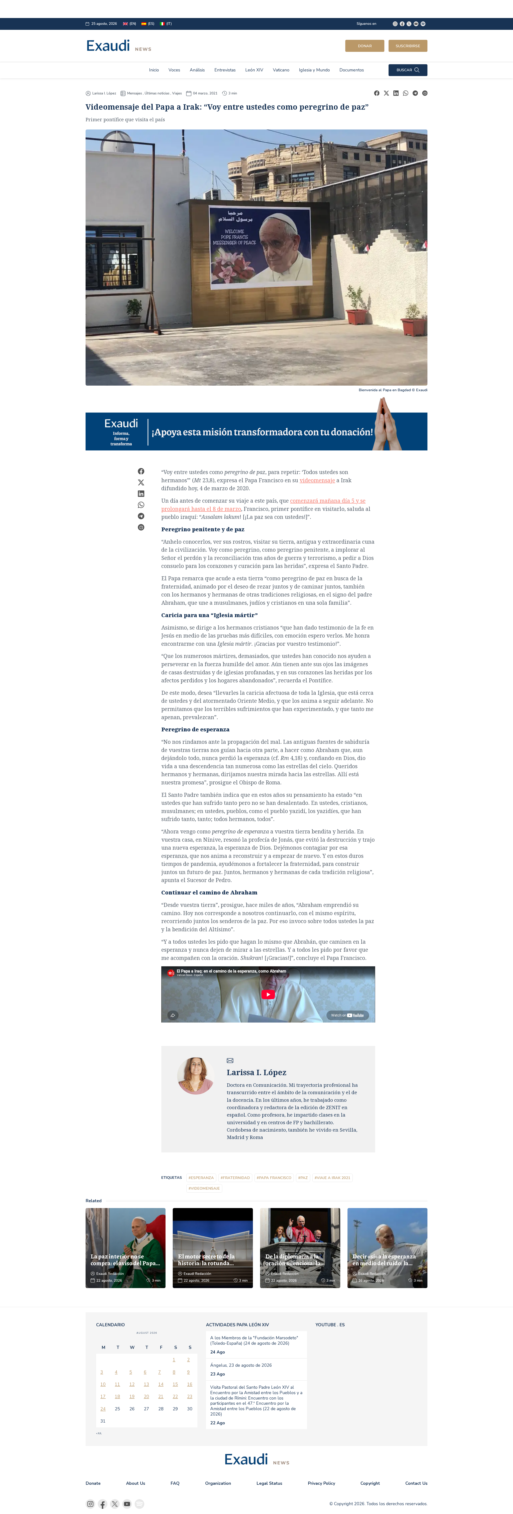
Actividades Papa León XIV (237, 1325)
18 (117, 1397)
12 (132, 1384)
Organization (218, 1483)
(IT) (169, 23)
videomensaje (317, 480)
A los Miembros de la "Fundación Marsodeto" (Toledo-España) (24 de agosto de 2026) (254, 1340)
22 (175, 1397)
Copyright (370, 1483)
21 (161, 1397)
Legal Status (269, 1483)
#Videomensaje (204, 1188)
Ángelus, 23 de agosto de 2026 (241, 1365)
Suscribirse (408, 46)
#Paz (303, 1177)
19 (132, 1397)
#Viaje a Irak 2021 (332, 1177)
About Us (135, 1483)
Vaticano (281, 70)
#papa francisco (274, 1177)
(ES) (151, 23)
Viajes (177, 93)
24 (103, 1409)
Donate (93, 1483)
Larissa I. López (104, 93)
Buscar (404, 70)
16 (189, 1384)
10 (103, 1384)
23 (189, 1397)
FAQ (175, 1483)
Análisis (197, 70)
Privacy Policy (321, 1483)
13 (146, 1384)
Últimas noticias (157, 93)
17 (103, 1397)
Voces (174, 70)
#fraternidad (235, 1177)
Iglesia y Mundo (314, 70)
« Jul (99, 1433)
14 (161, 1384)
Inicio (154, 70)
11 (117, 1384)
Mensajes (134, 93)
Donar (365, 46)
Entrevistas (225, 70)
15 (175, 1384)
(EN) (132, 23)
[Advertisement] (178, 9)
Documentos (351, 70)
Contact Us (416, 1483)
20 (146, 1397)
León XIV (254, 70)
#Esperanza (201, 1177)
